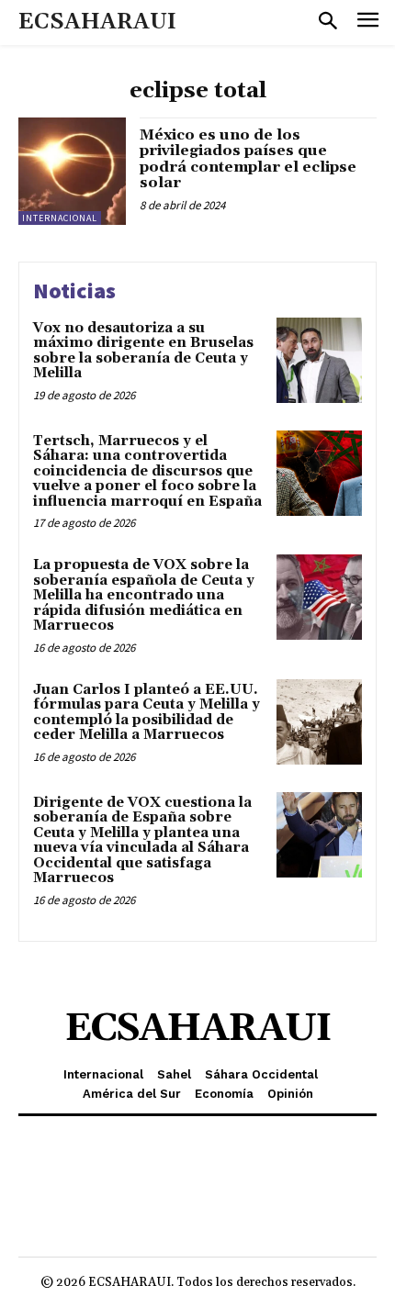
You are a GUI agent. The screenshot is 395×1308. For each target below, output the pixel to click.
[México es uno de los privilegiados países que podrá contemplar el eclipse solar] (72, 171)
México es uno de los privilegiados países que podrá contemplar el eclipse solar (248, 159)
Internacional (59, 218)
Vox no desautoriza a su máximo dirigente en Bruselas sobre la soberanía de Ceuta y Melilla (143, 351)
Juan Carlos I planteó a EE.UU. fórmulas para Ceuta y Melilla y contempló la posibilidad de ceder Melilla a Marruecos (146, 712)
